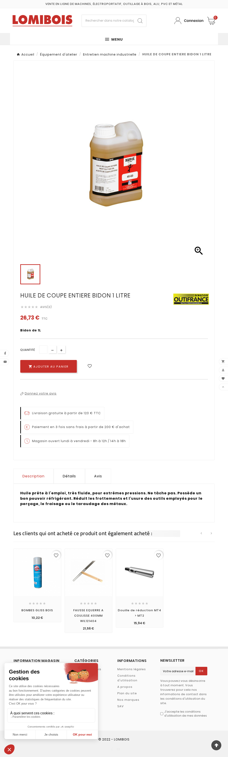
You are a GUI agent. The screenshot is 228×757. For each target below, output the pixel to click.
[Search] (140, 20)
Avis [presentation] (98, 476)
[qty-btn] (61, 349)
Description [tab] (33, 476)
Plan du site (127, 693)
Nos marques (128, 700)
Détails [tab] (69, 476)
